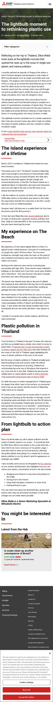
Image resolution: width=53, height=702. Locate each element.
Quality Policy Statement (36, 643)
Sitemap (30, 621)
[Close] (50, 653)
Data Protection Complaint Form (38, 647)
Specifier (5, 605)
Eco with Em (46, 464)
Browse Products (33, 590)
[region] (26, 676)
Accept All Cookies (26, 697)
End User (5, 610)
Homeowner (7, 595)
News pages (32, 617)
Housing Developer (10, 615)
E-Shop (30, 625)
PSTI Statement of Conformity (38, 638)
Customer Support (34, 604)
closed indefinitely (35, 216)
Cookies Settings (26, 682)
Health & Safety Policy (35, 630)
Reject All (26, 690)
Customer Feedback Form (36, 634)
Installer (5, 600)
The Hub (31, 608)
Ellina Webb (24, 35)
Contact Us (31, 599)
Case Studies (32, 612)
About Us (31, 595)
